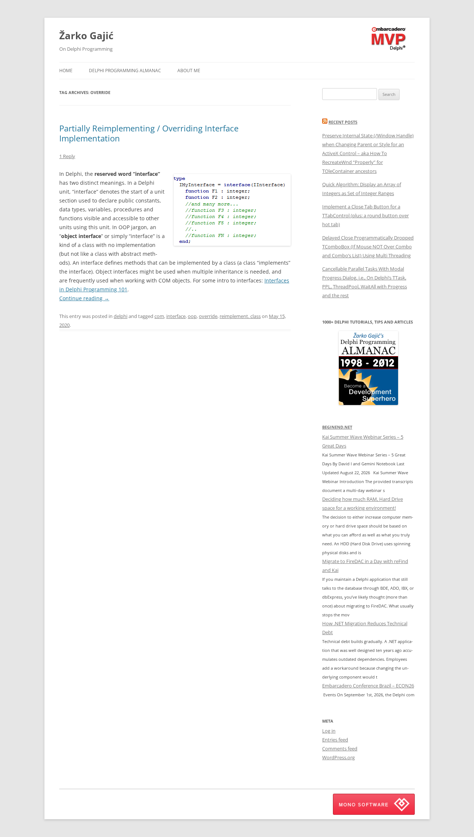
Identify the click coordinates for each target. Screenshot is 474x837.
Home (66, 70)
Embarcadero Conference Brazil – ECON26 (368, 685)
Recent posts (342, 122)
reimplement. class (240, 316)
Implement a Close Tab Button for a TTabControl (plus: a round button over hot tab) (365, 215)
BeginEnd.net (337, 427)
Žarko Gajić (86, 35)
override (208, 316)
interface (176, 316)
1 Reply (67, 156)
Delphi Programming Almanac (125, 70)
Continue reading (84, 298)
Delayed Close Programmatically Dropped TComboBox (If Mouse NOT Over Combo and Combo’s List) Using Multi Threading (368, 246)
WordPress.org (338, 757)
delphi (120, 316)
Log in (329, 730)
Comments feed (339, 748)
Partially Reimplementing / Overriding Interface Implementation (148, 133)
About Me (188, 70)
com (159, 316)
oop (192, 316)
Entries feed (335, 739)
